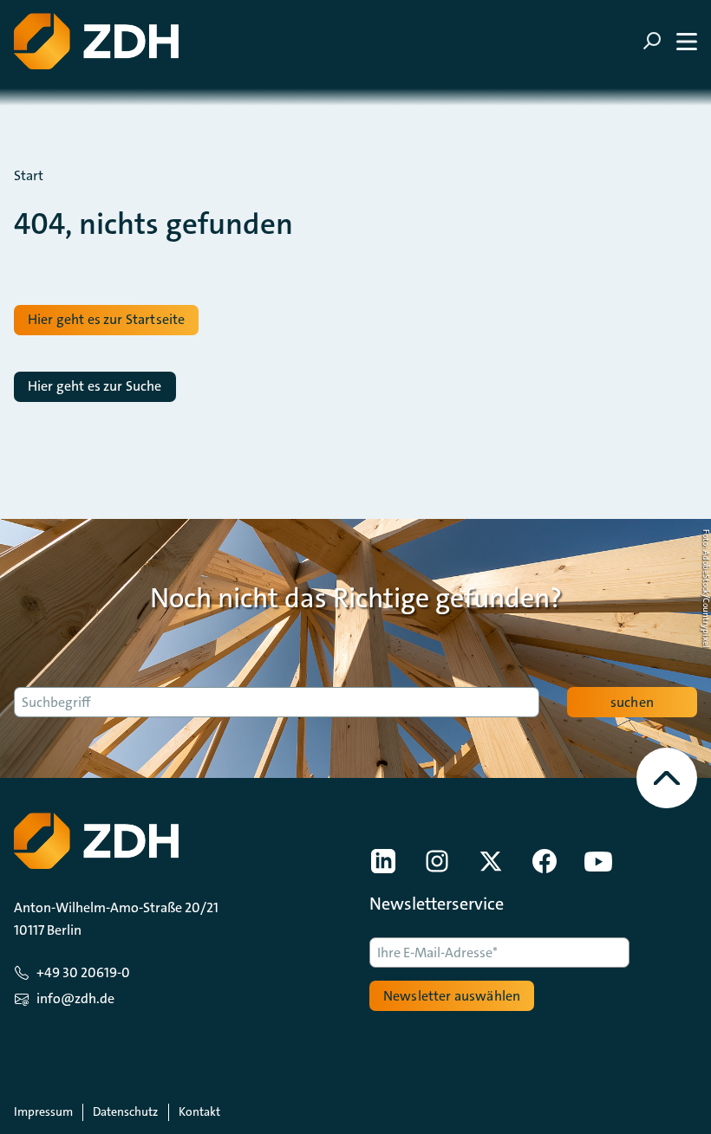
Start (28, 176)
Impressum (43, 1111)
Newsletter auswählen (451, 996)
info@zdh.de (75, 998)
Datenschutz (125, 1111)
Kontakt (199, 1111)
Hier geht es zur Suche (95, 386)
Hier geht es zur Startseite (106, 319)
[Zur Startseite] (96, 41)
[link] (383, 861)
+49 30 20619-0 (83, 972)
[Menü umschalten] (670, 41)
